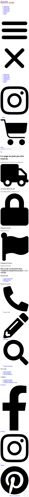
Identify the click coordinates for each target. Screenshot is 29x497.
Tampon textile (6, 8)
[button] (14, 44)
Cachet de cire (6, 11)
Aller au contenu (4, 1)
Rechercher (3, 148)
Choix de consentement (14, 495)
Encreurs (5, 12)
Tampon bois (6, 7)
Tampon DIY (6, 10)
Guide (4, 14)
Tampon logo (6, 6)
